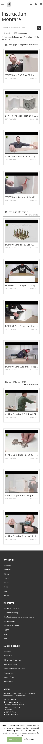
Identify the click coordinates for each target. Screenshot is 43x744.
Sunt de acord (14, 739)
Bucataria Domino (16, 212)
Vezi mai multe (32, 44)
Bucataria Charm (16, 381)
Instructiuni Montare (14, 16)
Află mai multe (29, 739)
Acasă (7, 33)
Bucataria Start (14, 45)
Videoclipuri (21, 33)
